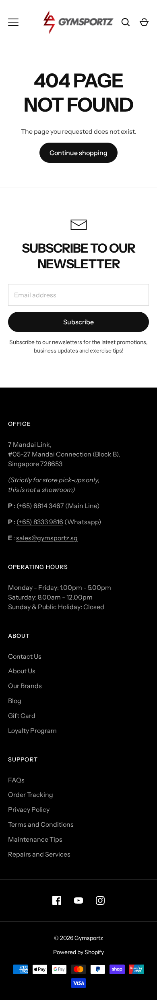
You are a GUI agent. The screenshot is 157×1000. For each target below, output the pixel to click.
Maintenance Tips (35, 839)
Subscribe (78, 322)
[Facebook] (57, 900)
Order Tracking (30, 794)
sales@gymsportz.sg (47, 538)
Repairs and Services (39, 854)
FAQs (16, 780)
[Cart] (144, 22)
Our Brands (25, 686)
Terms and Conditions (41, 824)
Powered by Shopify (78, 952)
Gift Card (21, 716)
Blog (14, 701)
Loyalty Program (32, 730)
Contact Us (24, 656)
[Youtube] (78, 900)
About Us (21, 671)
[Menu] (13, 22)
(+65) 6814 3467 (40, 506)
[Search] (125, 22)
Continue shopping (78, 153)
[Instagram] (100, 900)
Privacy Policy (29, 809)
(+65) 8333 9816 (40, 522)
